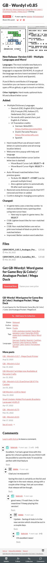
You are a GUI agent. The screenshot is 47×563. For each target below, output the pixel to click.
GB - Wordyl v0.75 (11, 409)
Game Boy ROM (31, 333)
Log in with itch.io (10, 439)
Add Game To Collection (25, 316)
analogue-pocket (24, 331)
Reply (8, 464)
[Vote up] (2, 447)
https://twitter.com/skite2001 (28, 129)
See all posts (7, 424)
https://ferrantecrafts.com (27, 134)
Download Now (10, 286)
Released (16, 322)
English (23, 340)
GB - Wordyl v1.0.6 (11, 363)
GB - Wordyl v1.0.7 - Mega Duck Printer (20, 356)
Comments (40, 561)
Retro (33, 335)
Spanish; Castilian (34, 340)
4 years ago (23, 447)
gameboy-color (19, 333)
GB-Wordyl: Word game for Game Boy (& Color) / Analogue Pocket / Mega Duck (23, 10)
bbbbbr (30, 17)
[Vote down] (2, 450)
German (16, 340)
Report (25, 551)
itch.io (5, 551)
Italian (34, 342)
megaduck (26, 335)
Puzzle (15, 328)
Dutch (27, 344)
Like (8, 16)
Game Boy (36, 331)
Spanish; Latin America (22, 342)
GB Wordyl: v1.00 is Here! (14, 392)
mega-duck (17, 335)
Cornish (16, 344)
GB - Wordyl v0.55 (11, 417)
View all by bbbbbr (15, 551)
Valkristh (13, 447)
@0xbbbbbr (38, 17)
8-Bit (15, 331)
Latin (22, 344)
